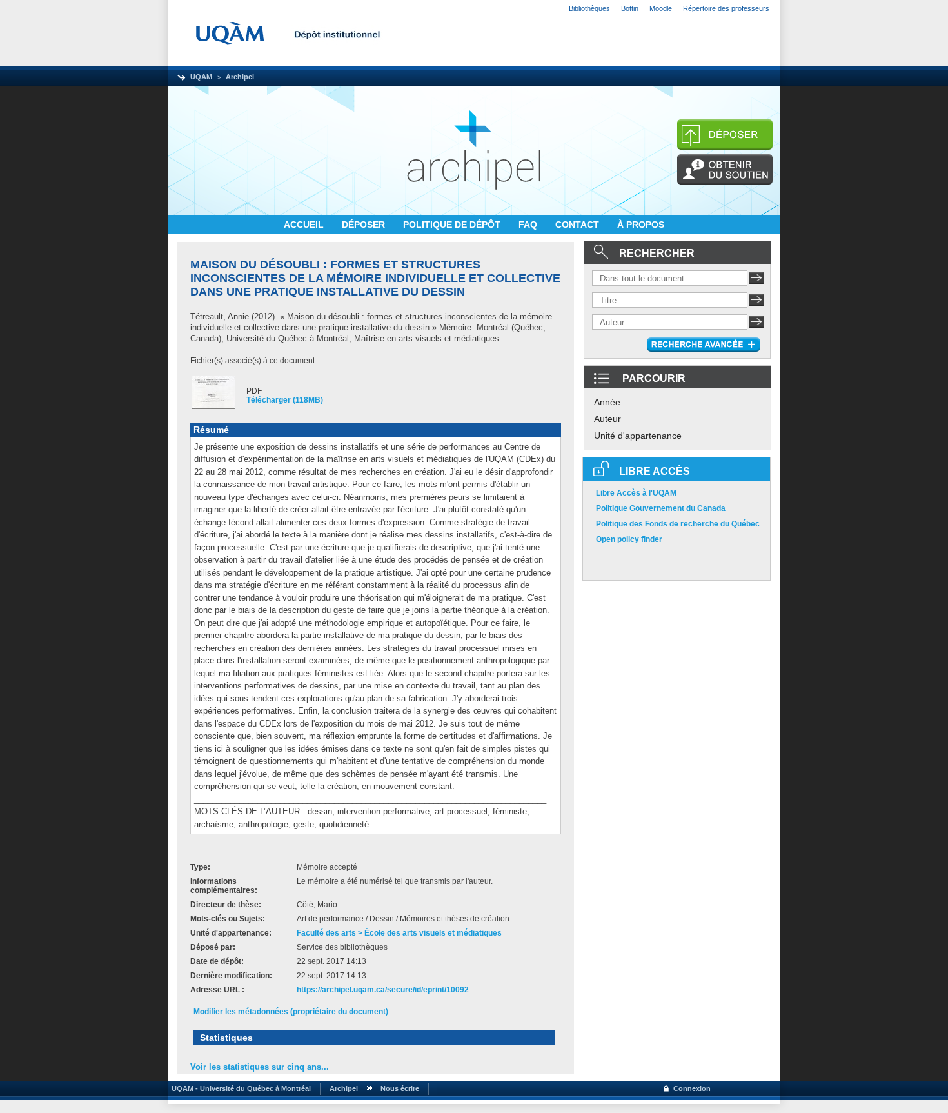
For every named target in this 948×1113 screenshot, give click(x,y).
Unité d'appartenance (638, 435)
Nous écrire (399, 1088)
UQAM (201, 77)
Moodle (660, 8)
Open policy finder (629, 539)
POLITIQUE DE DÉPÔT (453, 224)
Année (607, 402)
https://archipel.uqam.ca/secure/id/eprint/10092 (383, 989)
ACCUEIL (305, 224)
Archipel (240, 77)
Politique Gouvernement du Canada (661, 508)
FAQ (529, 224)
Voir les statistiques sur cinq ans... (259, 1067)
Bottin (629, 8)
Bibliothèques (589, 8)
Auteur (607, 419)
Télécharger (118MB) (284, 400)
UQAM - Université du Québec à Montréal (239, 1088)
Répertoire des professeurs (726, 8)
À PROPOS (640, 224)
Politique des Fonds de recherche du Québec (678, 523)
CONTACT (578, 224)
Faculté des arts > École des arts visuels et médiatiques (399, 933)
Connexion (692, 1088)
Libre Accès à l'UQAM (636, 492)
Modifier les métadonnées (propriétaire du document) (290, 1011)
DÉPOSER (365, 224)
